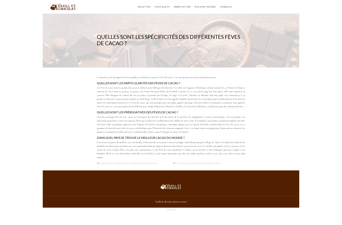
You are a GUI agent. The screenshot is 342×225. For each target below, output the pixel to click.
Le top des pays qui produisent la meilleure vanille (198, 163)
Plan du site (171, 209)
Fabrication (182, 7)
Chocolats (162, 7)
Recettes (144, 7)
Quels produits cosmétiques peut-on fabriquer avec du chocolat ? (128, 163)
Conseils (226, 7)
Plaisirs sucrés (205, 7)
